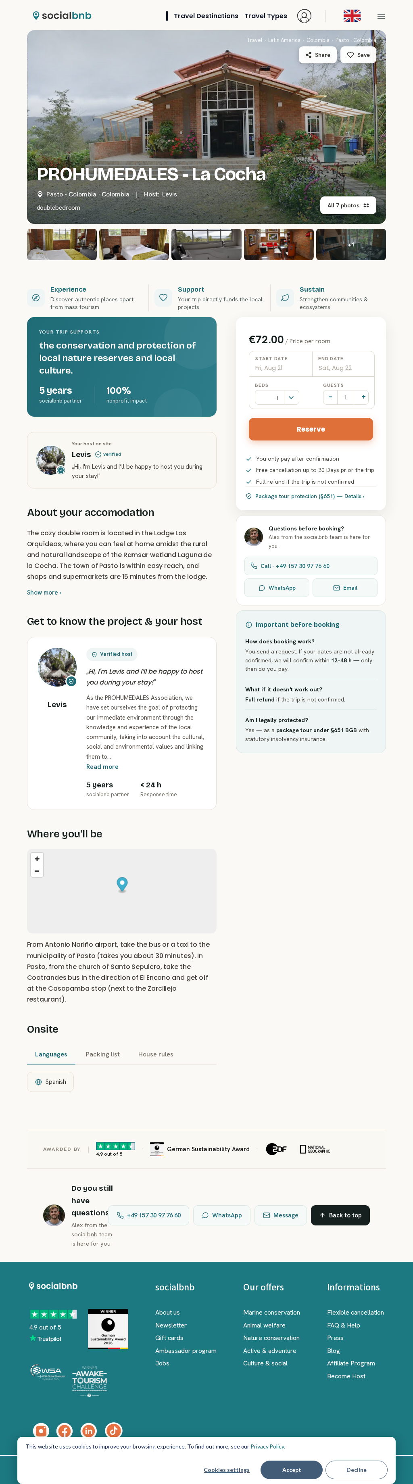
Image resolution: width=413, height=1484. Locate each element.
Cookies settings (227, 1469)
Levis (169, 194)
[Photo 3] (134, 244)
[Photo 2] (62, 244)
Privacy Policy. (267, 1446)
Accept (291, 1469)
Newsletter (171, 1325)
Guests (333, 385)
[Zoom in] (37, 859)
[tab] (51, 1055)
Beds (261, 385)
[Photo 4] (206, 244)
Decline (356, 1469)
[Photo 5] (279, 244)
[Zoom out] (37, 871)
